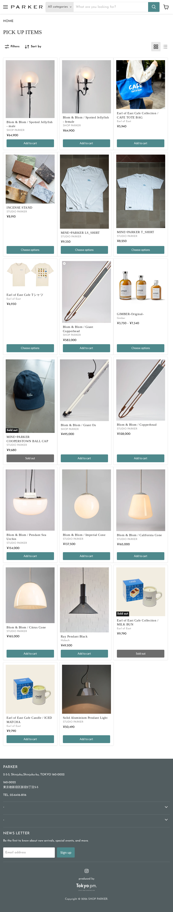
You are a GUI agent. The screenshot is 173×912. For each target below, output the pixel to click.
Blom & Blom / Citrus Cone (26, 627)
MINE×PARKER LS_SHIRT (80, 232)
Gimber (121, 318)
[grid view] (156, 46)
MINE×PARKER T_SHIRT (135, 232)
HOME (8, 21)
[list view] (165, 46)
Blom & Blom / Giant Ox (78, 425)
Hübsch (65, 640)
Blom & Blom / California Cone (139, 535)
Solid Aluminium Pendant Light (85, 717)
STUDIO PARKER (17, 212)
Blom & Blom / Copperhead (137, 424)
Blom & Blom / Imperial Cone (84, 535)
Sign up (65, 852)
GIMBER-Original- (130, 314)
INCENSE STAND (19, 207)
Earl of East (124, 121)
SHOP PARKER (15, 130)
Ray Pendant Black (74, 636)
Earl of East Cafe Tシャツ (25, 294)
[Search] (153, 7)
